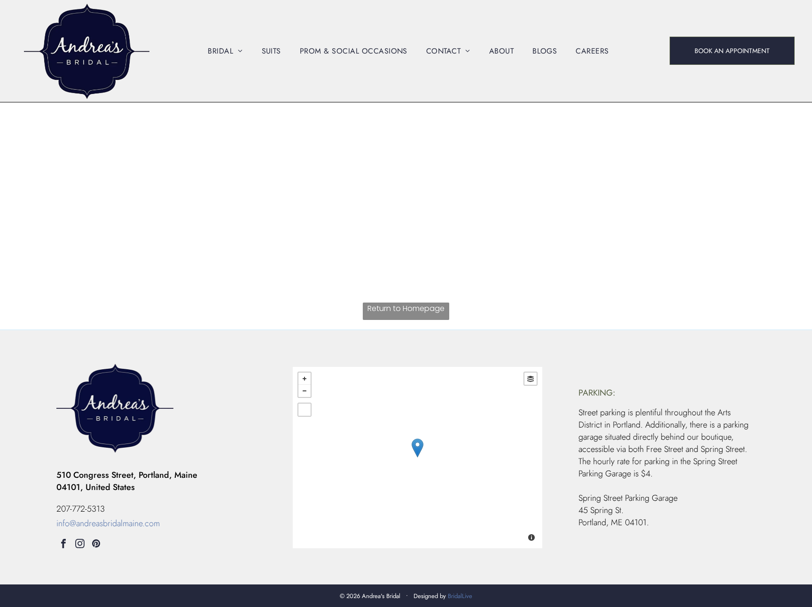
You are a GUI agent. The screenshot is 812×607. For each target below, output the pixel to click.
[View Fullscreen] (304, 410)
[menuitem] (225, 51)
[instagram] (80, 545)
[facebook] (63, 545)
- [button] (304, 391)
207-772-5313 (80, 509)
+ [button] (304, 379)
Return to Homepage (406, 308)
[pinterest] (96, 545)
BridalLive (460, 595)
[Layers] (530, 379)
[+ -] (417, 457)
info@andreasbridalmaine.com (108, 523)
